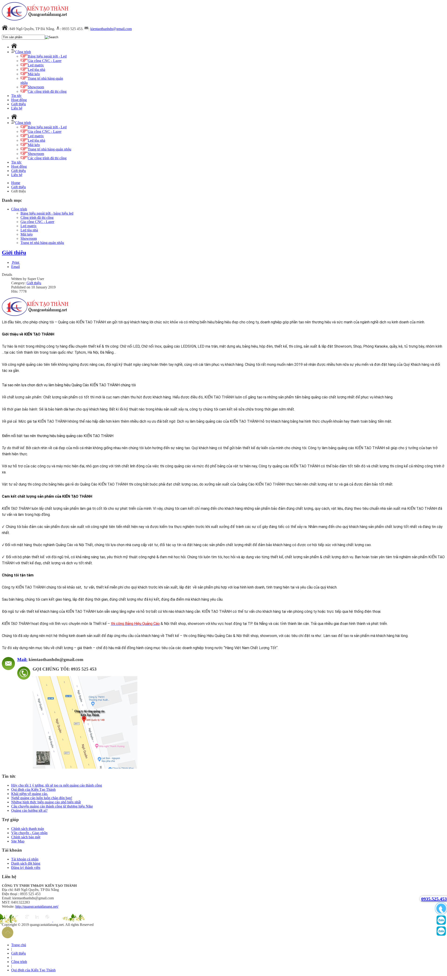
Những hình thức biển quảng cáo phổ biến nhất (46, 802)
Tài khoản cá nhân (24, 859)
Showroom (28, 238)
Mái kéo (26, 234)
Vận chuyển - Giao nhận (29, 833)
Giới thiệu (18, 187)
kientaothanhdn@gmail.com (111, 29)
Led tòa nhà (29, 230)
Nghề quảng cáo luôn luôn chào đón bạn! (41, 798)
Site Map (17, 841)
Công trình (19, 209)
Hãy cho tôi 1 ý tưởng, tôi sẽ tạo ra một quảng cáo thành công (56, 785)
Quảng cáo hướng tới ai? (29, 810)
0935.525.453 (434, 898)
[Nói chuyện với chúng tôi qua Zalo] (441, 934)
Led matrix (28, 226)
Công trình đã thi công (37, 217)
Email (15, 267)
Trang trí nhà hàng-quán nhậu (42, 243)
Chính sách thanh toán (27, 829)
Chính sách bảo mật (25, 837)
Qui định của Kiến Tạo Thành (33, 789)
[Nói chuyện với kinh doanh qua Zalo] (441, 923)
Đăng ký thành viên (25, 868)
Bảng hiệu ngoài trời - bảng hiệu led (46, 213)
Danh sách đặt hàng (25, 863)
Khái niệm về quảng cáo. (29, 794)
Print (15, 262)
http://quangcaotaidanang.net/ (36, 906)
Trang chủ (18, 945)
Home (15, 183)
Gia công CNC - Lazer (37, 222)
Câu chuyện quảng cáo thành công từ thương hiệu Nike (52, 806)
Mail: (22, 659)
